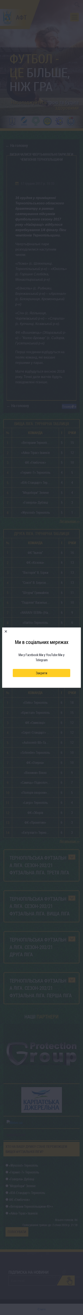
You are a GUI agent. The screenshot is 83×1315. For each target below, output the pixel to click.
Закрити (41, 673)
